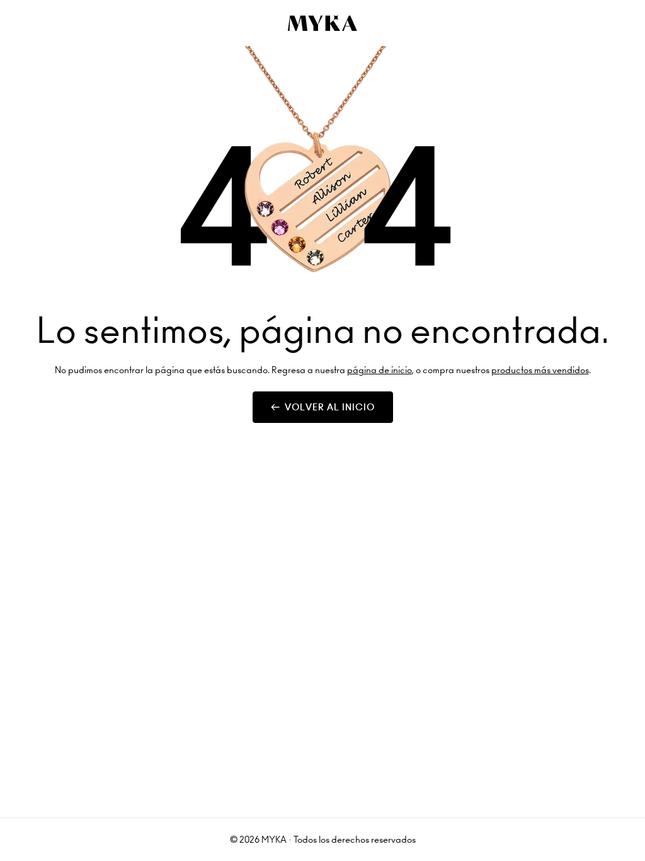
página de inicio (379, 370)
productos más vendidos (540, 370)
